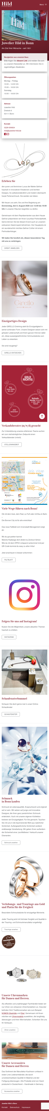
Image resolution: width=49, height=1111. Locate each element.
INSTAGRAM (9, 637)
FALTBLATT (8, 560)
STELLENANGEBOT (11, 444)
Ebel (22, 1013)
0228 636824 (9, 127)
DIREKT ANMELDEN (11, 248)
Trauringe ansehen (11, 929)
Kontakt (5, 1107)
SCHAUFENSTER (10, 714)
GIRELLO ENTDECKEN (12, 353)
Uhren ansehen (9, 1030)
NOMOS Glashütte (9, 1013)
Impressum (26, 1107)
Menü (42, 4)
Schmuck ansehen (11, 842)
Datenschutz (15, 1107)
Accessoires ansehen (12, 1091)
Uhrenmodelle (17, 1016)
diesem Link (22, 60)
